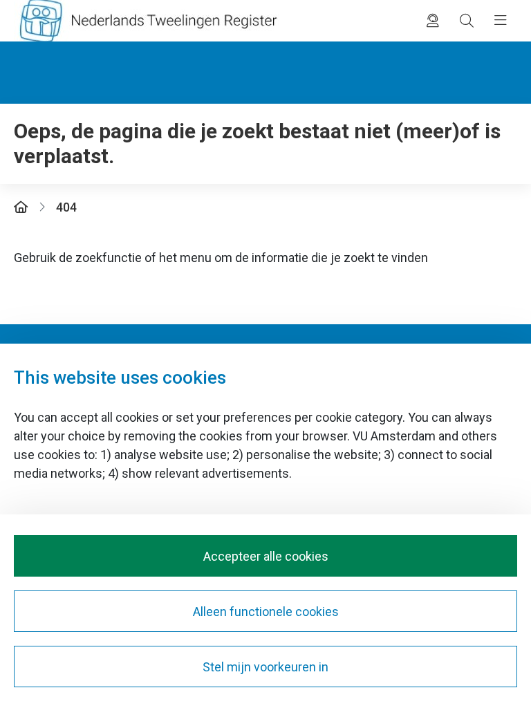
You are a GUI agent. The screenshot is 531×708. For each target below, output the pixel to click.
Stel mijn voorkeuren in (265, 667)
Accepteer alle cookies (265, 556)
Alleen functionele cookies (266, 611)
